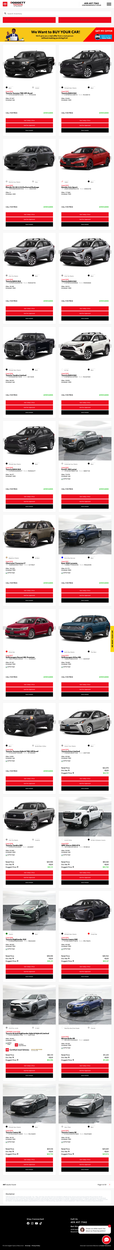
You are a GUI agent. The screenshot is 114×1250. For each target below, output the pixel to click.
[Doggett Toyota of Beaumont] (18, 4)
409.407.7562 (91, 3)
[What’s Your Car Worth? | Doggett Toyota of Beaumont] (57, 34)
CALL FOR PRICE (11, 113)
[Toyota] (5, 4)
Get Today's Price (29, 120)
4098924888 (48, 113)
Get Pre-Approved (29, 125)
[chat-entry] (106, 1239)
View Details (29, 130)
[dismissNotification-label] (109, 1226)
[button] (54, 64)
